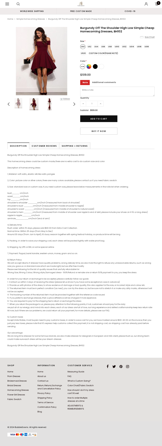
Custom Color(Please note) (103, 53)
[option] (31, 11)
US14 (132, 46)
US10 (117, 46)
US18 (147, 46)
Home (10, 19)
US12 (124, 46)
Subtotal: (84, 110)
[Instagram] (127, 366)
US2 (89, 46)
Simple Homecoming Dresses (30, 19)
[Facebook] (108, 366)
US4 (96, 46)
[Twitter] (114, 366)
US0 (83, 46)
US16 (139, 46)
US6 (103, 46)
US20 (83, 53)
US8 (110, 46)
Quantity (84, 98)
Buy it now (99, 131)
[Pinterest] (120, 366)
